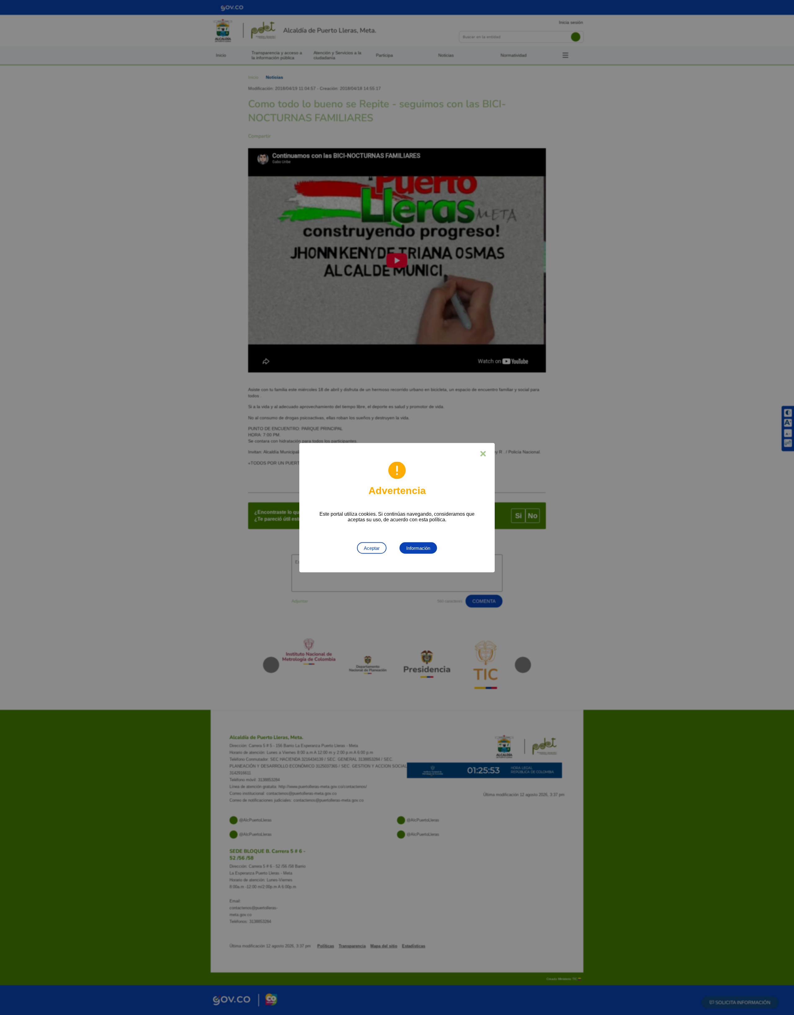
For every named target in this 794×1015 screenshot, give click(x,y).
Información (418, 547)
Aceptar (372, 547)
